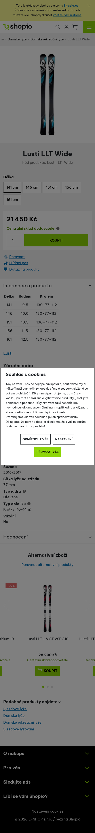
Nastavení (63, 439)
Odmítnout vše (35, 439)
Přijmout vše (47, 452)
